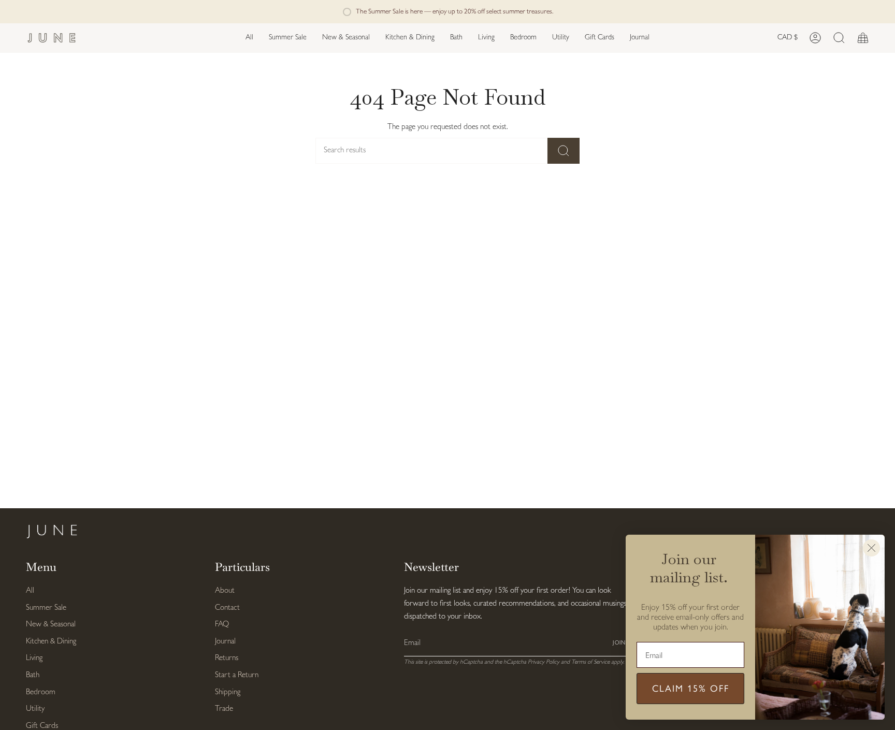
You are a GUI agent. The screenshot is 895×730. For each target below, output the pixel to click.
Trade (224, 709)
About (225, 591)
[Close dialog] (871, 548)
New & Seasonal (51, 624)
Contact (227, 608)
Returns (226, 658)
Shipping (227, 692)
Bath (32, 675)
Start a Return (236, 675)
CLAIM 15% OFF (690, 688)
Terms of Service (590, 662)
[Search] (563, 151)
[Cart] (863, 38)
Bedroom (40, 692)
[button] (346, 38)
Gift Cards (42, 726)
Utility (35, 709)
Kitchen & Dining (51, 642)
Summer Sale (46, 608)
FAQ (222, 624)
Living (34, 658)
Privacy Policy (543, 662)
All (30, 591)
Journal (225, 642)
